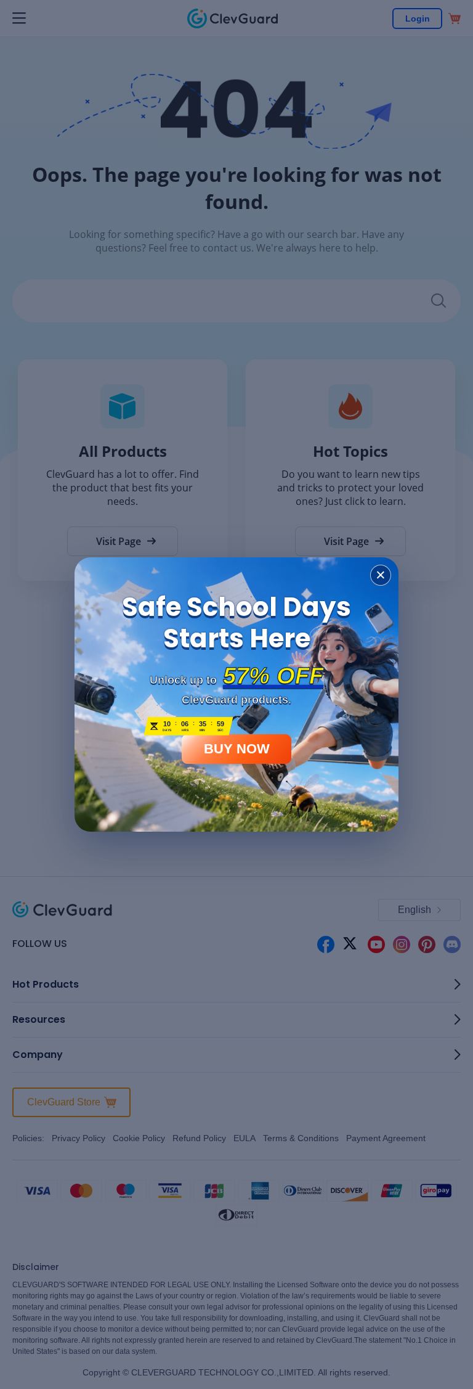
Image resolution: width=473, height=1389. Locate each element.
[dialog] (236, 694)
